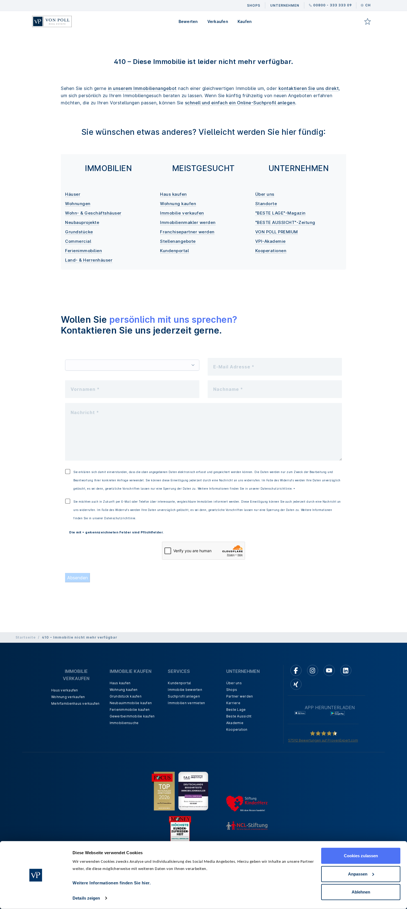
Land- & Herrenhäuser (88, 260)
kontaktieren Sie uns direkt (309, 88)
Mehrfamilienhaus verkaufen (75, 703)
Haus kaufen (173, 194)
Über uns (264, 194)
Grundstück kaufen (125, 696)
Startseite (26, 637)
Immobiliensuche (124, 723)
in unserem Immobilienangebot (142, 88)
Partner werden (239, 696)
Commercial (78, 241)
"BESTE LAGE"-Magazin (280, 213)
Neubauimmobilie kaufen (131, 703)
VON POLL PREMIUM (276, 231)
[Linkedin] (345, 670)
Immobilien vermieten (186, 703)
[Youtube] (329, 670)
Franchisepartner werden (187, 231)
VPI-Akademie (270, 241)
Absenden (77, 577)
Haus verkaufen (64, 690)
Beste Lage (236, 709)
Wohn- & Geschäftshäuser (93, 213)
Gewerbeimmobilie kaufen (132, 716)
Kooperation (237, 729)
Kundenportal (174, 250)
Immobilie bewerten (185, 690)
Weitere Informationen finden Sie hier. (112, 882)
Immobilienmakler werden (188, 222)
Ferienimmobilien (83, 250)
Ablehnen (361, 892)
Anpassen (357, 873)
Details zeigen (86, 898)
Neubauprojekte (82, 222)
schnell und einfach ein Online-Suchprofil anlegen (240, 102)
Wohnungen (78, 203)
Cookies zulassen (361, 855)
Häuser (72, 194)
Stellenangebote (178, 241)
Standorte (266, 203)
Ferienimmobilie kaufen (130, 709)
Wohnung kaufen (178, 203)
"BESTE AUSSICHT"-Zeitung (285, 222)
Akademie (234, 723)
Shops (231, 690)
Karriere (233, 703)
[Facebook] (296, 670)
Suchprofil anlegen (184, 696)
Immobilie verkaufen (182, 213)
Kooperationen (271, 250)
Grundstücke (79, 231)
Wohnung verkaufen (68, 697)
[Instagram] (312, 670)
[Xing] (296, 684)
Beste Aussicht (239, 716)
